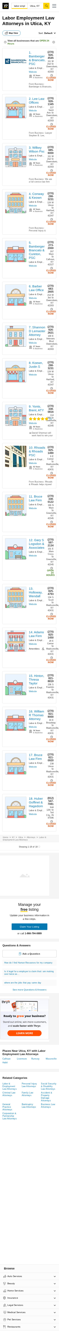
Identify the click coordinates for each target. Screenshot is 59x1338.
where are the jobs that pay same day (22, 982)
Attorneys (31, 837)
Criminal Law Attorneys (8, 1094)
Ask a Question (31, 953)
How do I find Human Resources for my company (28, 962)
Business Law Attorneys (48, 1105)
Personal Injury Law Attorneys (29, 1085)
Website (33, 72)
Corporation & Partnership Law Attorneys (9, 1116)
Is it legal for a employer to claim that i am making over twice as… (29, 972)
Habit (5, 1062)
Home (5, 837)
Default (48, 33)
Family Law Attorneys (27, 1094)
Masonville (51, 1059)
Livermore (22, 1059)
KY (13, 837)
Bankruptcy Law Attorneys (29, 1105)
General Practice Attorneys (7, 1107)
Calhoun (6, 1059)
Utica (20, 837)
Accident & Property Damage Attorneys (46, 1096)
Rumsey (35, 1059)
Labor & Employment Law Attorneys (9, 1086)
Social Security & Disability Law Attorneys (48, 1086)
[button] (54, 6)
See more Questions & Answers (29, 989)
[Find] (46, 6)
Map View (13, 33)
